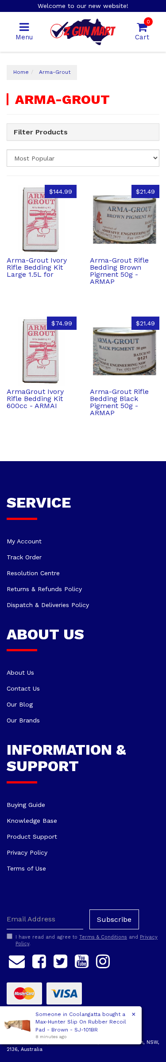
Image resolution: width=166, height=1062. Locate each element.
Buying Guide (26, 804)
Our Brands (23, 720)
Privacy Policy (27, 852)
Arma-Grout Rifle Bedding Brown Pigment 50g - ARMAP (119, 271)
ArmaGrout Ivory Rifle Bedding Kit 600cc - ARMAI (35, 398)
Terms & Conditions (103, 937)
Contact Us (23, 688)
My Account (24, 541)
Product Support (32, 836)
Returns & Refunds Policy (44, 588)
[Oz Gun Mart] (83, 31)
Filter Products (41, 132)
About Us (20, 672)
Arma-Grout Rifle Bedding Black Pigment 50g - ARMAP (119, 402)
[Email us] (17, 959)
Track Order (24, 557)
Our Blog (20, 704)
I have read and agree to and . (86, 940)
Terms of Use (26, 868)
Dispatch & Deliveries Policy (48, 604)
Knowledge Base (32, 820)
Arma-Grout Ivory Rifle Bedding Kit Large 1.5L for (37, 267)
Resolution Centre (33, 573)
